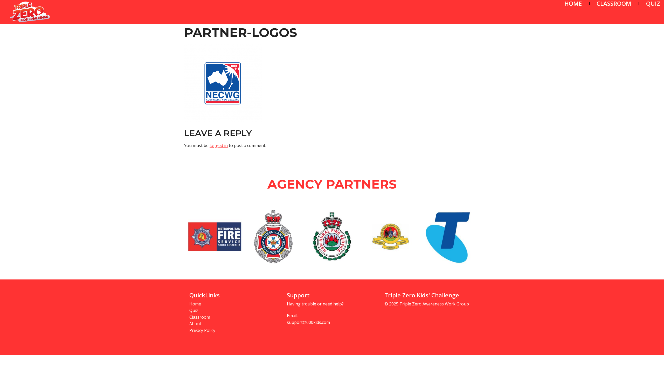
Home (195, 304)
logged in (219, 145)
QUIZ (653, 3)
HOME (573, 3)
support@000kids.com (308, 322)
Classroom (199, 317)
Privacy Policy (202, 330)
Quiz (193, 310)
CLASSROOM (614, 3)
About (195, 323)
